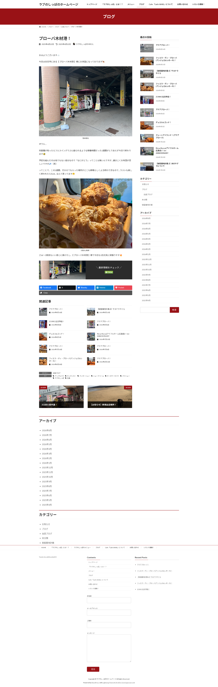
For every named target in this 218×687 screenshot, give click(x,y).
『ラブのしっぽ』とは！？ (60, 547)
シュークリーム (98, 376)
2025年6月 (146, 290)
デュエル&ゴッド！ (56, 334)
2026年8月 (146, 218)
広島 (68, 378)
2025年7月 (146, 285)
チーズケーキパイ (113, 376)
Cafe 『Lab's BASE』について (115, 547)
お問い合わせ (134, 547)
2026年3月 (146, 244)
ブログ (144, 189)
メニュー (91, 571)
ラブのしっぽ (59, 378)
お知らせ (145, 184)
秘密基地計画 (147, 205)
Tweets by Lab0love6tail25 (48, 557)
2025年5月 (146, 295)
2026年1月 (146, 254)
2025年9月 (146, 275)
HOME (43, 547)
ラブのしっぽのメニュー (82, 547)
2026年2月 (146, 249)
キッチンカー (71, 376)
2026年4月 (146, 239)
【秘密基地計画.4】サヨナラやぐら (111, 309)
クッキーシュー (84, 376)
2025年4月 (146, 300)
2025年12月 (147, 259)
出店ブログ (56, 373)
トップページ (93, 562)
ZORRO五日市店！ (56, 321)
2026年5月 (146, 234)
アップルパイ (59, 376)
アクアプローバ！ (56, 309)
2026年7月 (146, 223)
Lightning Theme (108, 683)
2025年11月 (147, 264)
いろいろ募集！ (149, 547)
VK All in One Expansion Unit (125, 683)
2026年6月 (146, 229)
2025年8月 (146, 280)
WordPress (95, 683)
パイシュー (126, 376)
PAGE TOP (211, 664)
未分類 (144, 200)
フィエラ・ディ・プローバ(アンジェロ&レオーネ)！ (154, 571)
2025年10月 (147, 270)
